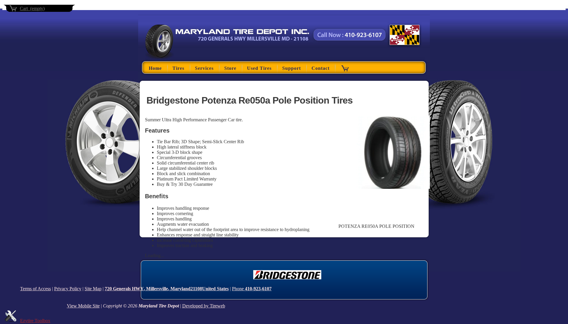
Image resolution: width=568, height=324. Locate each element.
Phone (252, 288)
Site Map (93, 288)
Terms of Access (35, 288)
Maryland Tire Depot (163, 55)
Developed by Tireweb (203, 305)
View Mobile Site (83, 305)
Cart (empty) (32, 8)
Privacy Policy (67, 288)
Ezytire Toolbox (35, 320)
